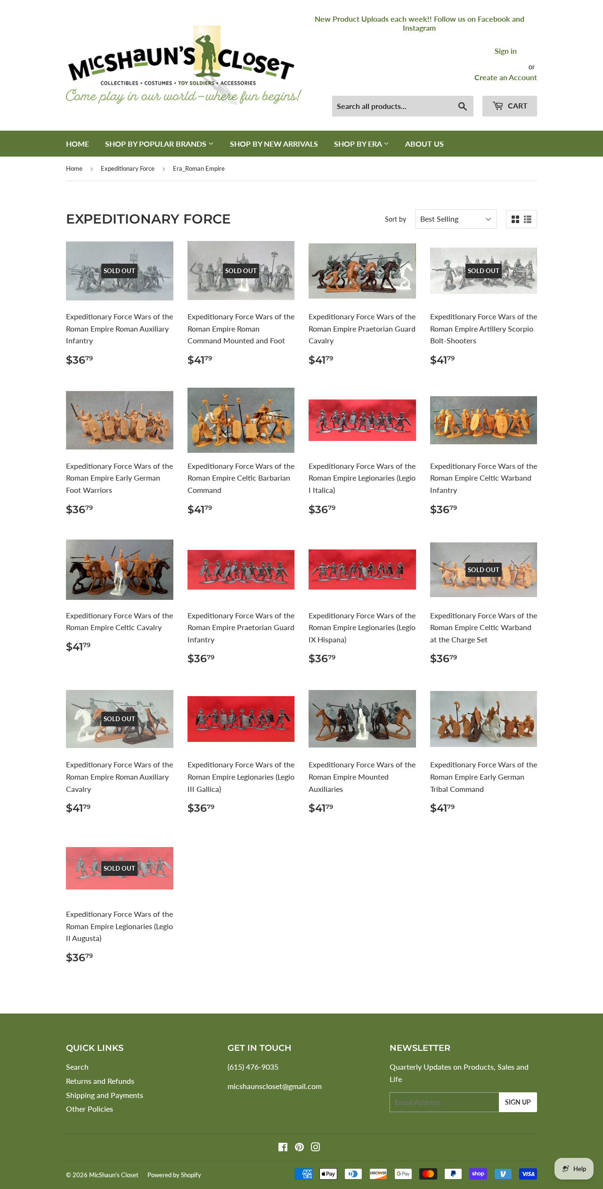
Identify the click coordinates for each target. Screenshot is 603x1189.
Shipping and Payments (104, 1094)
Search (77, 1066)
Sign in (506, 50)
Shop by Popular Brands (156, 143)
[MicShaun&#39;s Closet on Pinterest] (299, 1147)
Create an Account (505, 77)
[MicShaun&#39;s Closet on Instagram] (315, 1147)
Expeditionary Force (128, 168)
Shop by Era (358, 143)
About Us (424, 143)
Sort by (395, 219)
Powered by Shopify (174, 1175)
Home (77, 143)
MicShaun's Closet (114, 1175)
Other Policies (89, 1108)
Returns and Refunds (100, 1080)
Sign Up (518, 1102)
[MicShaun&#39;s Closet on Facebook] (283, 1147)
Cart (517, 105)
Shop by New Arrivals (274, 143)
